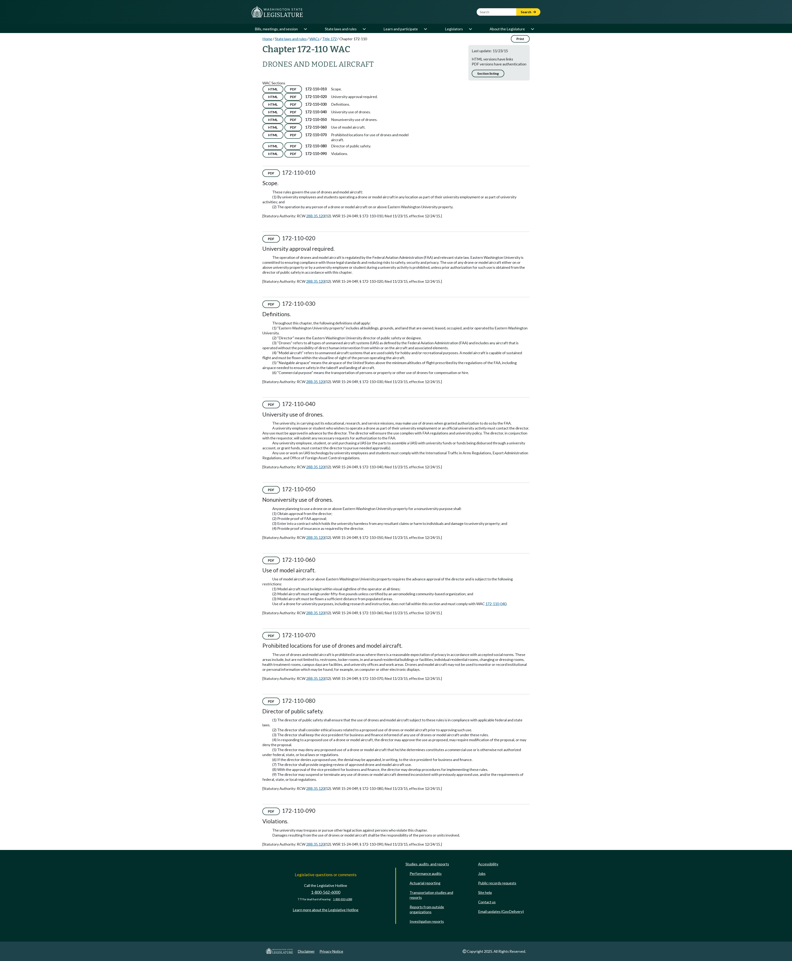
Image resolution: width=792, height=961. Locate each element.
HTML (273, 89)
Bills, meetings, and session (276, 29)
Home (267, 39)
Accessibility (488, 864)
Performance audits (426, 873)
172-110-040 (495, 603)
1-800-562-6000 (325, 892)
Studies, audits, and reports (427, 864)
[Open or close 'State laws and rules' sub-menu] (364, 29)
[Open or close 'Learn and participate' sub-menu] (425, 29)
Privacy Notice (331, 951)
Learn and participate (400, 29)
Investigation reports (427, 921)
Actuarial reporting (425, 883)
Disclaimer (306, 951)
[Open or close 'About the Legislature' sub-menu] (532, 29)
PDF (293, 89)
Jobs (482, 873)
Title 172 (329, 39)
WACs (314, 39)
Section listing (488, 73)
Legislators (454, 29)
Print (520, 39)
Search (526, 12)
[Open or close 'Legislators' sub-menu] (470, 29)
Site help (485, 892)
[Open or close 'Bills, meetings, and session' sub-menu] (305, 29)
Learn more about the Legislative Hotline (325, 910)
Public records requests (497, 883)
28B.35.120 (315, 216)
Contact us (487, 902)
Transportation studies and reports (431, 895)
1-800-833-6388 (342, 899)
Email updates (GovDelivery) (501, 911)
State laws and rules (341, 29)
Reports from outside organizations (427, 909)
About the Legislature (507, 29)
